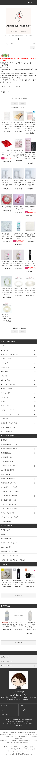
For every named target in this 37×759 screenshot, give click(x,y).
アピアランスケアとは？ (9, 543)
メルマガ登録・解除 (20, 723)
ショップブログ (29, 723)
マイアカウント (5, 705)
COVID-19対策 (6, 547)
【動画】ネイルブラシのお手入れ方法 (13, 560)
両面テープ (17, 86)
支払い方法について (15, 719)
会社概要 (4, 534)
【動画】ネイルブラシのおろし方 (12, 555)
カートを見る (23, 710)
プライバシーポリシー (8, 723)
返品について (11, 721)
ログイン (3, 710)
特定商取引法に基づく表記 (22, 721)
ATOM (20, 725)
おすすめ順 (14, 98)
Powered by (8, 754)
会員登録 (22, 705)
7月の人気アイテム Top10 (9, 551)
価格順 (20, 98)
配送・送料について (26, 719)
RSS (17, 725)
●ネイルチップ (10, 86)
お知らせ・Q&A (6, 538)
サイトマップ (5, 530)
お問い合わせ (4, 714)
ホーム (3, 86)
